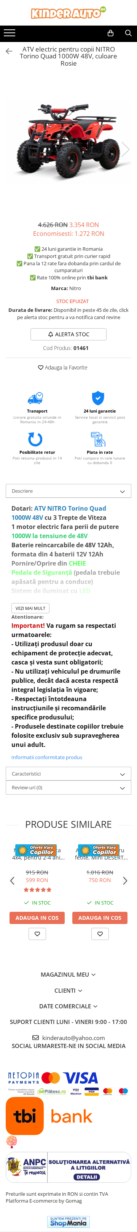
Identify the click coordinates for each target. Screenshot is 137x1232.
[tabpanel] (68, 142)
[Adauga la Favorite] (37, 934)
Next (125, 149)
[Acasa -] (68, 13)
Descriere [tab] (22, 490)
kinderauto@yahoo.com (73, 1038)
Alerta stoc (72, 334)
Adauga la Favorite (65, 367)
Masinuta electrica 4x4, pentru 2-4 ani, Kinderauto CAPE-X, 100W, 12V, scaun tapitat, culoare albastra (37, 854)
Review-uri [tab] (27, 787)
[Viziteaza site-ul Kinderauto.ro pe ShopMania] (68, 1222)
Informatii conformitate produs (46, 757)
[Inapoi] (5, 51)
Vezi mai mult (30, 608)
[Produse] (10, 35)
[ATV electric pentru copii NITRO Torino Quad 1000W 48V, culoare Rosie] (68, 142)
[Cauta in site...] (128, 33)
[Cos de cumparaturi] (110, 33)
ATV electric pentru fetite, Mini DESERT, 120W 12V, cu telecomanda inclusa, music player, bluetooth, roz (100, 854)
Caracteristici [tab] (26, 773)
